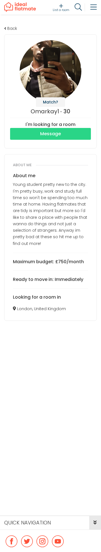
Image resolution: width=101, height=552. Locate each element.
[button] (95, 523)
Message (50, 133)
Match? (50, 102)
